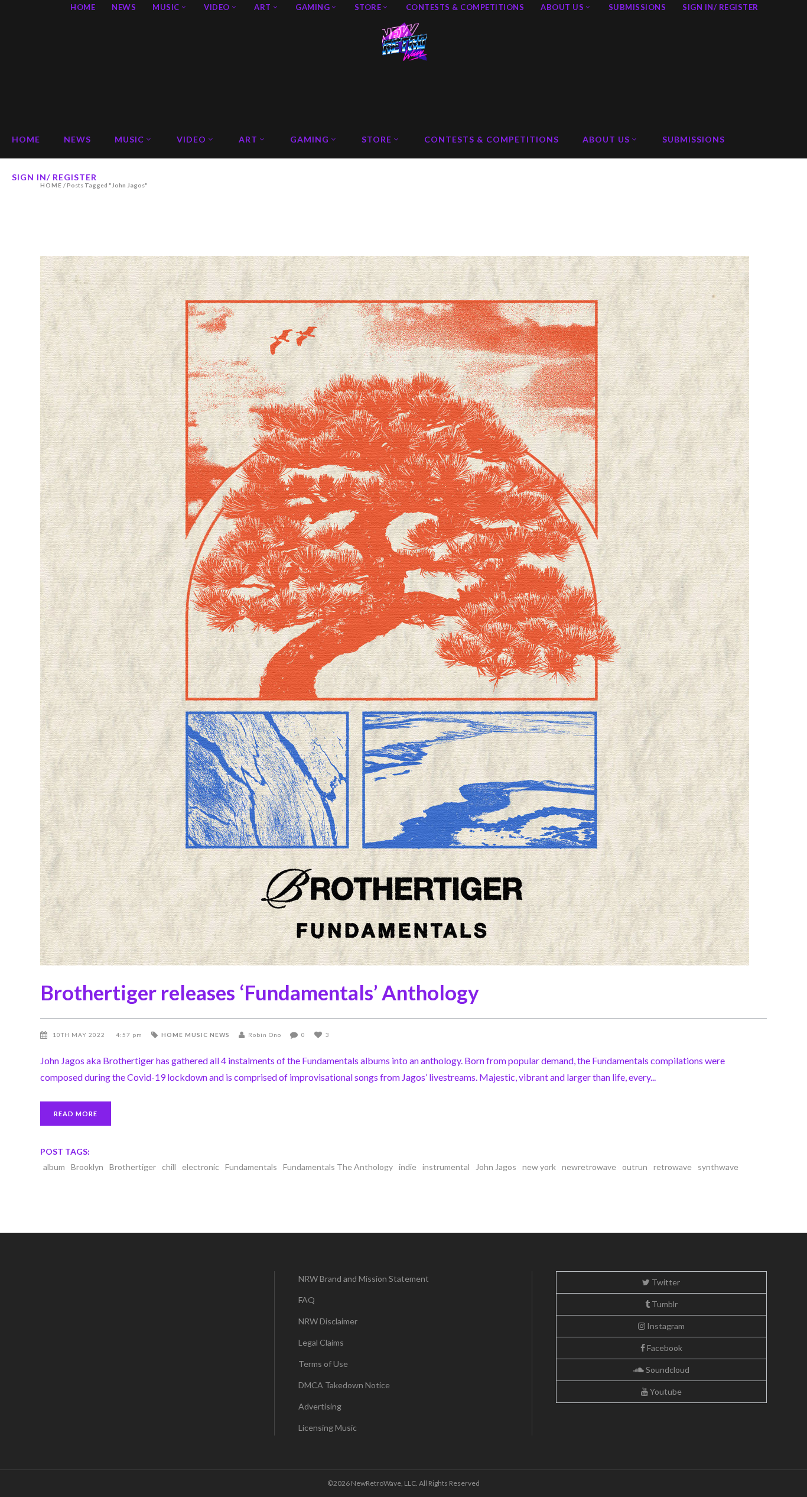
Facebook (663, 1348)
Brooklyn (87, 1167)
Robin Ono (264, 1034)
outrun (634, 1167)
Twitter (665, 1282)
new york (539, 1167)
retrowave (672, 1167)
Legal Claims (321, 1342)
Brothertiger (132, 1167)
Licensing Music (327, 1428)
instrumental (446, 1167)
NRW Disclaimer (327, 1321)
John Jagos (496, 1167)
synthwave (718, 1167)
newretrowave (589, 1167)
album (54, 1167)
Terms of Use (323, 1364)
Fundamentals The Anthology (338, 1167)
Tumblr (664, 1304)
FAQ (306, 1300)
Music (196, 1034)
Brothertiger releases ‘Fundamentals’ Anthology (259, 992)
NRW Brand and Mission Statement (363, 1279)
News (220, 1034)
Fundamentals (251, 1167)
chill (169, 1167)
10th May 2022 (80, 1034)
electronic (200, 1167)
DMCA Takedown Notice (344, 1385)
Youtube (665, 1391)
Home (172, 1034)
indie (407, 1167)
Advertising (319, 1406)
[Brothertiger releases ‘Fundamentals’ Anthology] (403, 610)
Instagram (665, 1326)
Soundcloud (666, 1370)
